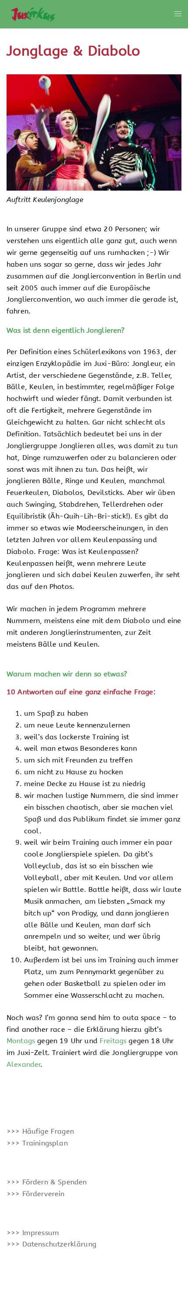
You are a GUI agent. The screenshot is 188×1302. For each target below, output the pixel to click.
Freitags (113, 1041)
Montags (21, 1041)
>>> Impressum (33, 1233)
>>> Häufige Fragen (40, 1131)
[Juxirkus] (33, 14)
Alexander (23, 1064)
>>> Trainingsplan (37, 1143)
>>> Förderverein (36, 1194)
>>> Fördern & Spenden (47, 1182)
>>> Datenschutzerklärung (51, 1244)
